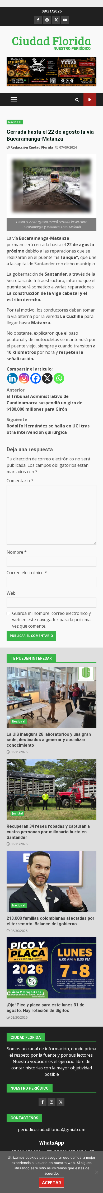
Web (11, 593)
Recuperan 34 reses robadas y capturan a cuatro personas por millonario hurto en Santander (51, 789)
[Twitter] (60, 1102)
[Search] (77, 100)
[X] (47, 378)
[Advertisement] (51, 71)
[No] (96, 1172)
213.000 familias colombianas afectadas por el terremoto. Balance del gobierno (51, 881)
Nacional (14, 122)
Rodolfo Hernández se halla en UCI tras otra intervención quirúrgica (48, 426)
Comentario (20, 481)
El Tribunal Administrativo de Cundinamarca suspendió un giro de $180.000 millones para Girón (44, 399)
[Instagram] (24, 378)
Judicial (17, 813)
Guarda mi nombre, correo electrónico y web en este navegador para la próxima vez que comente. (51, 619)
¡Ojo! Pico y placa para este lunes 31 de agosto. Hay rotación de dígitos (51, 967)
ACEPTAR (51, 1183)
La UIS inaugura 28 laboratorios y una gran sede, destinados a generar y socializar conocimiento (51, 697)
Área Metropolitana (26, 992)
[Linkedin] (12, 378)
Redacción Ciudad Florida (32, 147)
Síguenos (89, 99)
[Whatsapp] (59, 378)
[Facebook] (35, 378)
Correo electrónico (27, 573)
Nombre (17, 552)
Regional (18, 721)
